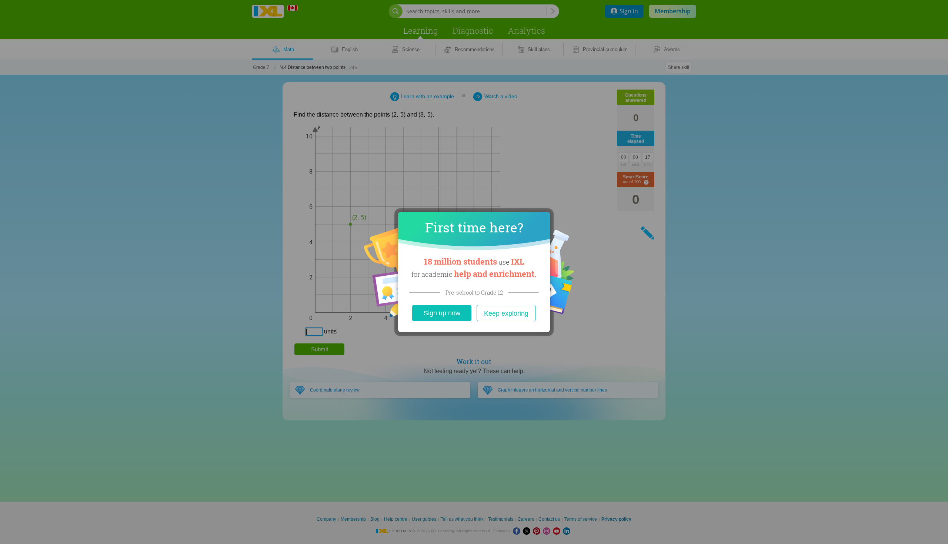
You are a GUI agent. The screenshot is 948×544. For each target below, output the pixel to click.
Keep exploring (506, 313)
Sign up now (442, 313)
